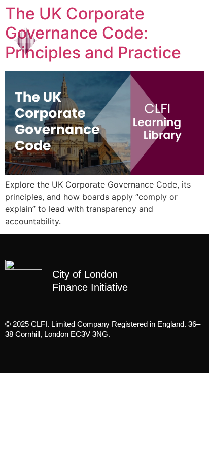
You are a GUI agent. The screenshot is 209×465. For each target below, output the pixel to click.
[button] (186, 40)
